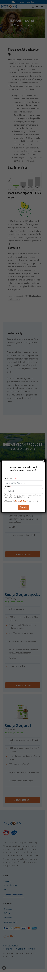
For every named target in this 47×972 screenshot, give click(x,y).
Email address (9, 479)
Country (7, 486)
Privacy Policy (20, 501)
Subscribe (23, 507)
